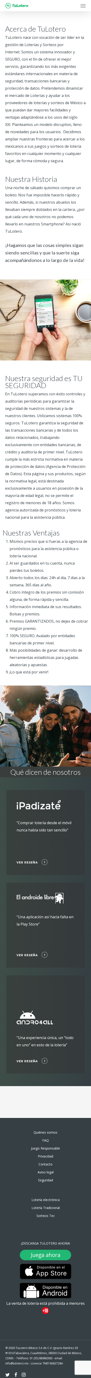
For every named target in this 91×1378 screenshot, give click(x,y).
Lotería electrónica (46, 1200)
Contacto (45, 1164)
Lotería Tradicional (46, 1207)
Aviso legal (46, 1172)
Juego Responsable (45, 1148)
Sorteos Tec (45, 1215)
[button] (83, 5)
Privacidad (45, 1156)
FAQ (45, 1140)
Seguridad (45, 1180)
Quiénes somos (45, 1132)
